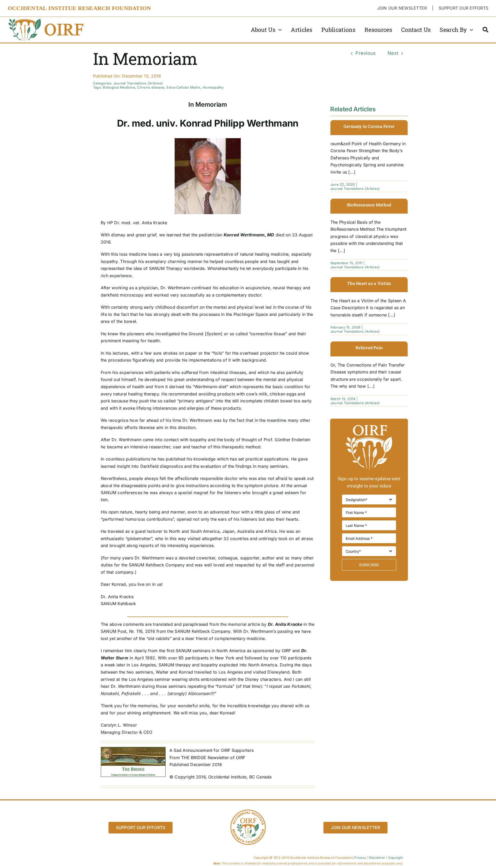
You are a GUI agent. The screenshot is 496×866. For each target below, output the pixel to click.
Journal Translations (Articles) (138, 83)
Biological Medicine (119, 87)
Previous (365, 53)
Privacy (360, 858)
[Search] (485, 29)
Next (393, 53)
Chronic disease (150, 87)
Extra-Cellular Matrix (183, 87)
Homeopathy (213, 87)
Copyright (395, 858)
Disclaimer (377, 858)
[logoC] (46, 18)
